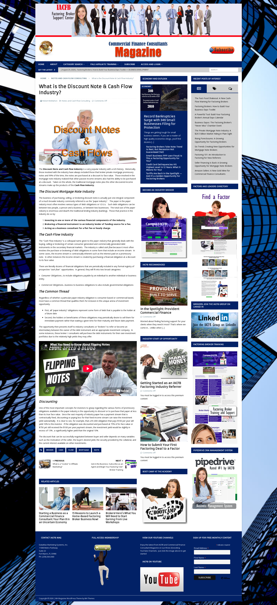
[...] (152, 142)
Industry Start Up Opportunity (160, 338)
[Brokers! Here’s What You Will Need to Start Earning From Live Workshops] (121, 498)
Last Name (200, 567)
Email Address (201, 548)
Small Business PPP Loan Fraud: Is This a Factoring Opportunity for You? (164, 158)
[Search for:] (223, 69)
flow (71, 450)
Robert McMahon (49, 100)
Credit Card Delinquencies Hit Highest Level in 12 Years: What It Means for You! (163, 167)
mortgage (84, 450)
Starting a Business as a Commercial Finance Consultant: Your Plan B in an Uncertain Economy (54, 518)
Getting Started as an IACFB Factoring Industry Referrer (160, 384)
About (53, 64)
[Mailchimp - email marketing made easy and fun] (225, 580)
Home (41, 64)
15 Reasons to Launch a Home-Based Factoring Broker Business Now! (86, 516)
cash (61, 450)
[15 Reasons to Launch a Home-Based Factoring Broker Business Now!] (87, 498)
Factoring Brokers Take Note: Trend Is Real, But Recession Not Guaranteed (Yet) (164, 149)
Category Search (73, 64)
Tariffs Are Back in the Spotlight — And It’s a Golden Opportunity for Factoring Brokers (164, 176)
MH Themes (89, 598)
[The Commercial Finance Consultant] (138, 35)
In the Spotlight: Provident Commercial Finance (159, 310)
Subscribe (129, 64)
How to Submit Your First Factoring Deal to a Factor (160, 446)
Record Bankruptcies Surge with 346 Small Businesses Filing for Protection (159, 121)
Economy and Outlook (155, 78)
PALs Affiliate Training (103, 64)
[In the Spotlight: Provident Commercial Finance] (163, 288)
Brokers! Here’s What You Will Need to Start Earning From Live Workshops (121, 518)
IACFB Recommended (154, 264)
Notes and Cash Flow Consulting (76, 100)
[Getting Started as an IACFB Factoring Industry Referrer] (163, 362)
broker (49, 450)
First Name (200, 557)
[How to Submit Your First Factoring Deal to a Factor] (163, 424)
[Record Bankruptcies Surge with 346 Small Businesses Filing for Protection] (163, 109)
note (96, 450)
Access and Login (150, 64)
